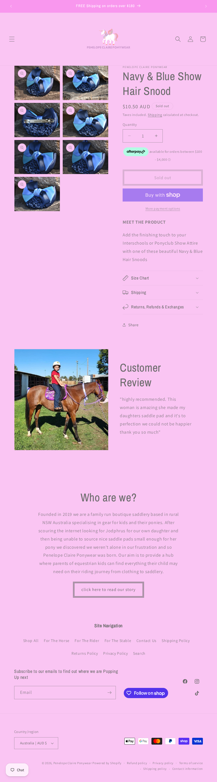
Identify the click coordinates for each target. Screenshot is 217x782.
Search (139, 653)
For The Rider (87, 640)
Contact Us (146, 640)
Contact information (187, 769)
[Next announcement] (206, 6)
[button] (12, 39)
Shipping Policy (176, 640)
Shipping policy (155, 769)
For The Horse (57, 640)
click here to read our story (108, 589)
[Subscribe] (109, 692)
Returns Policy (84, 653)
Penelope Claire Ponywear (72, 763)
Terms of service (191, 763)
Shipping (155, 115)
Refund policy (137, 763)
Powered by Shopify (106, 763)
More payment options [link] (163, 208)
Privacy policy (163, 763)
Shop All (31, 640)
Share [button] (133, 324)
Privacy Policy (115, 653)
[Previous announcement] (11, 6)
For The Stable (118, 640)
